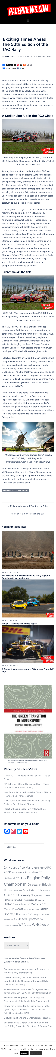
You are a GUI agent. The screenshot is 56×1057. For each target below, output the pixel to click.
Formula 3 (8, 900)
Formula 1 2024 (42, 895)
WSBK (45, 925)
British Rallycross (15, 890)
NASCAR (19, 909)
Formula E (18, 900)
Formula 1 (25, 895)
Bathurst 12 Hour (15, 878)
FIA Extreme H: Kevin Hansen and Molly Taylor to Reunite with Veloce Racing (26, 576)
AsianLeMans (17, 872)
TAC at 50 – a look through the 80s (27, 513)
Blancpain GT (36, 885)
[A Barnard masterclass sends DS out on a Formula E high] (28, 643)
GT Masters (39, 900)
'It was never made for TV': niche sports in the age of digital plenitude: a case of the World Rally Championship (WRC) (26, 1009)
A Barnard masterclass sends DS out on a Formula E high (28, 670)
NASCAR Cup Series (31, 909)
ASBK (7, 872)
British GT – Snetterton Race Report (19, 623)
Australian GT (33, 872)
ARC (48, 867)
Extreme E (45, 890)
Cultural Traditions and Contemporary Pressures (27, 1018)
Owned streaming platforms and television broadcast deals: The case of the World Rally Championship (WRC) (26, 981)
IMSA (16, 904)
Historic (9, 904)
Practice (23, 914)
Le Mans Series (36, 904)
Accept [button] (24, 1053)
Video (15, 925)
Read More (35, 1053)
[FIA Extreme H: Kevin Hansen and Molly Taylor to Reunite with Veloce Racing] (28, 550)
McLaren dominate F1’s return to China (29, 506)
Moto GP (9, 909)
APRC (42, 868)
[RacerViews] (28, 9)
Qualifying (36, 915)
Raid (6, 919)
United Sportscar (29, 919)
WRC (36, 924)
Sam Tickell (11, 56)
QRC (30, 914)
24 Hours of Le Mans (18, 867)
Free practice (28, 900)
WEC (22, 925)
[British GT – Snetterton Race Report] (28, 598)
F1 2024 (12, 895)
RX (15, 919)
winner (28, 925)
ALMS (36, 868)
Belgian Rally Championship (15, 490)
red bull (10, 919)
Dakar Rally (28, 890)
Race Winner (45, 915)
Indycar (22, 904)
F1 (5, 895)
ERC (38, 890)
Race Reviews (44, 56)
